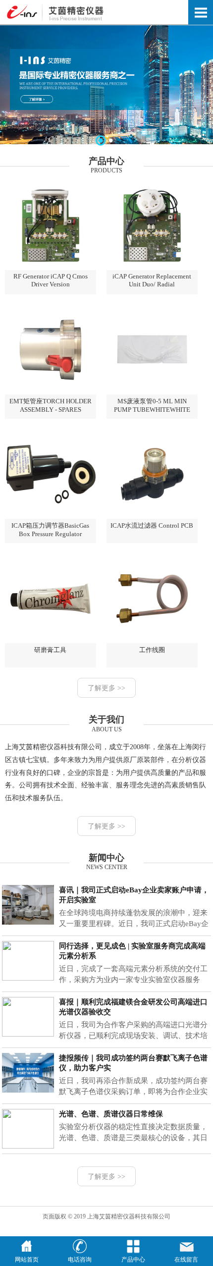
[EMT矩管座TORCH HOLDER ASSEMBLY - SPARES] (50, 392)
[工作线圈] (152, 641)
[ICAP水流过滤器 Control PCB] (152, 516)
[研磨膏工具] (50, 641)
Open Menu (200, 12)
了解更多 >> (106, 688)
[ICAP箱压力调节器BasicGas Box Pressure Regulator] (50, 516)
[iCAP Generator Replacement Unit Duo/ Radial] (152, 268)
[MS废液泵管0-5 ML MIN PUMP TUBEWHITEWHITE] (152, 392)
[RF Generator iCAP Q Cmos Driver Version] (50, 268)
